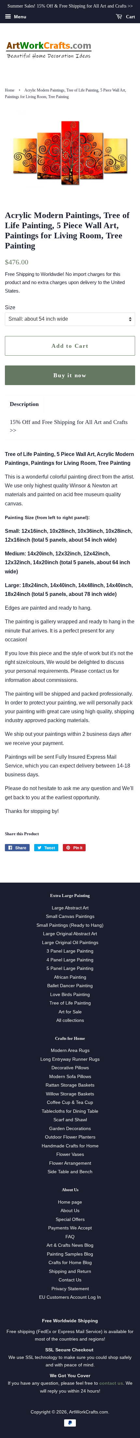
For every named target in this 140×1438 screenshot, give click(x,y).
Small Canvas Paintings (70, 916)
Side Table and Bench (70, 1171)
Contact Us (70, 1279)
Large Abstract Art (70, 907)
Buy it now (70, 375)
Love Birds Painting (70, 994)
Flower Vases (70, 1154)
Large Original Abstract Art (70, 933)
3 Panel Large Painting (70, 951)
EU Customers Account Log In (70, 1297)
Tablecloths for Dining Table (70, 1111)
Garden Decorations (70, 1128)
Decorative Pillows (70, 1067)
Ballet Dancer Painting (70, 985)
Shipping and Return (70, 1271)
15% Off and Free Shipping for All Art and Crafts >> (69, 426)
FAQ (70, 1236)
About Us (70, 1210)
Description (24, 404)
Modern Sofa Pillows (70, 1076)
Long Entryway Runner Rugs (70, 1059)
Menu (19, 16)
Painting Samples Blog (70, 1254)
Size (10, 307)
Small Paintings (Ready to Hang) (70, 925)
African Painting (70, 977)
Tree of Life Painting (70, 1003)
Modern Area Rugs (70, 1050)
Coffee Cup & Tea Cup (70, 1102)
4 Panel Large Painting (70, 959)
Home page (70, 1202)
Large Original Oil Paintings (70, 942)
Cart (130, 16)
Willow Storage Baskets (70, 1093)
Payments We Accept (70, 1228)
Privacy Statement (70, 1288)
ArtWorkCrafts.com (88, 1412)
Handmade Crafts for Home (70, 1145)
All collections (70, 1020)
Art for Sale (70, 1011)
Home (9, 90)
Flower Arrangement (70, 1163)
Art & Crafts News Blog (70, 1245)
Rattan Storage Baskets (70, 1085)
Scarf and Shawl (70, 1119)
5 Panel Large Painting (70, 968)
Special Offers (70, 1219)
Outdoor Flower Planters (70, 1137)
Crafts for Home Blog (70, 1262)
